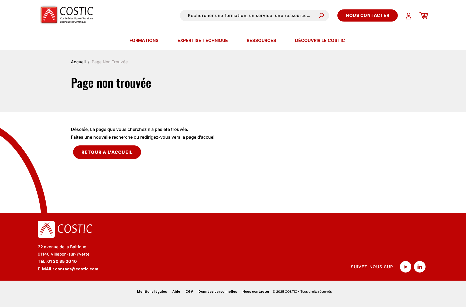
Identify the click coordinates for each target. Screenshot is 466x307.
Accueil (78, 61)
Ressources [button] (261, 40)
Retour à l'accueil (107, 152)
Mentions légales (152, 291)
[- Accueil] (69, 15)
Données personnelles (217, 291)
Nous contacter (367, 15)
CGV (189, 291)
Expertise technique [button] (202, 40)
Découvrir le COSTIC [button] (320, 40)
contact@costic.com (76, 268)
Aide (176, 291)
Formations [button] (144, 40)
